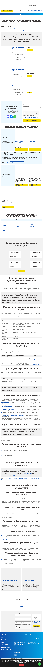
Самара (31, 224)
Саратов (31, 228)
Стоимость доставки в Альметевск (8, 30)
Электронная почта (18, 620)
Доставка (3, 642)
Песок (15, 654)
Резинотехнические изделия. (8, 409)
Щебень (15, 655)
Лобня (17, 226)
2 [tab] (21, 606)
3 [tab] (22, 606)
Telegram (26, 473)
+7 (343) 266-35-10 (12, 473)
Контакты (3, 650)
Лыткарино (18, 228)
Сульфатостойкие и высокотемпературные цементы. (13, 415)
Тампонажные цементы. (7, 406)
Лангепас (18, 222)
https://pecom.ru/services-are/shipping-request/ (16, 162)
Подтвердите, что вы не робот (28, 115)
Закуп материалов (4, 644)
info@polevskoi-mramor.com (37, 10)
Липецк (17, 224)
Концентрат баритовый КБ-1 (36, 359)
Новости (2, 635)
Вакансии (3, 645)
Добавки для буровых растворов (33, 643)
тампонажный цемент (22, 478)
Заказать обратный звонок (7, 10)
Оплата (2, 640)
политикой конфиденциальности (33, 116)
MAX (31, 473)
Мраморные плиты (17, 645)
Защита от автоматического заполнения (30, 110)
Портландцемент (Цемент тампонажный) (18, 647)
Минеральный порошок (18, 644)
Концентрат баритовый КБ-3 (36, 364)
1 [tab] (20, 606)
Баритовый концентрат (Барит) (33, 638)
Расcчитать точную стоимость (19, 149)
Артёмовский (5, 227)
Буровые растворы (31, 644)
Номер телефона (26, 106)
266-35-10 (33, 5)
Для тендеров (3, 639)
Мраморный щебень (18, 641)
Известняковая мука (31, 642)
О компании (3, 634)
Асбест (4, 230)
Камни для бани (17, 651)
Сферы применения (5, 28)
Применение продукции (5, 647)
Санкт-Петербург (33, 226)
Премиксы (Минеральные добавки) (18, 649)
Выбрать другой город (20, 30)
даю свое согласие (36, 623)
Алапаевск (5, 222)
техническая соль (31, 478)
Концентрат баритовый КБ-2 (36, 361)
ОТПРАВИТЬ (36, 626)
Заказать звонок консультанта (32, 120)
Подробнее (30, 50)
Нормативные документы (24, 28)
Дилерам (3, 637)
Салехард (32, 222)
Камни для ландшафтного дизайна (18, 653)
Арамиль (4, 225)
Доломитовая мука (31, 641)
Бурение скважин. (6, 402)
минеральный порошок (13, 478)
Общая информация (14, 28)
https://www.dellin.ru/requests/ (17, 161)
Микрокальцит (17, 638)
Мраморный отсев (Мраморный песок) (19, 643)
